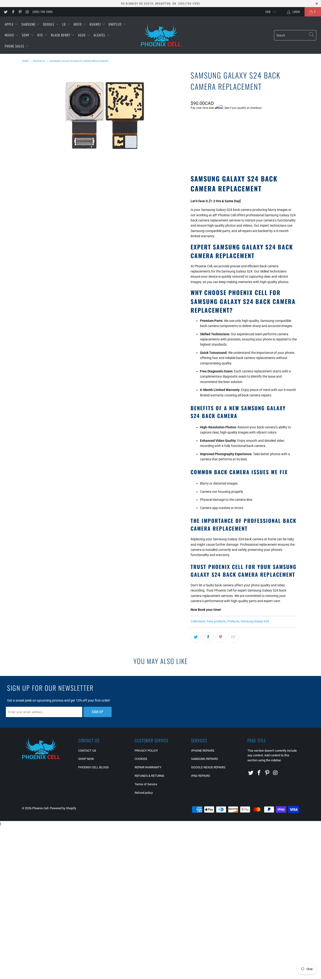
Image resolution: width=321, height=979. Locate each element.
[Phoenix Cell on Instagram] (27, 11)
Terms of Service (146, 784)
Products (233, 621)
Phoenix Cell (40, 808)
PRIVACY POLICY (146, 750)
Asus (82, 34)
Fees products (216, 621)
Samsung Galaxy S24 (255, 621)
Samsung (28, 24)
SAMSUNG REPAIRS (204, 759)
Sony (26, 34)
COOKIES (141, 759)
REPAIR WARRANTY (148, 767)
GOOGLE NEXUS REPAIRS (208, 767)
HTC (40, 34)
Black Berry (61, 34)
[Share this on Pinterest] (220, 637)
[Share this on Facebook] (208, 637)
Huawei (96, 24)
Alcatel (100, 34)
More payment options (269, 154)
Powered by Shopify (63, 808)
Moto (78, 24)
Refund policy (144, 792)
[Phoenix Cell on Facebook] (13, 11)
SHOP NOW (86, 759)
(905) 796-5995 (42, 12)
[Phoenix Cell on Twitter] (6, 11)
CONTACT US (87, 750)
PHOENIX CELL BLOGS (93, 767)
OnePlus (116, 24)
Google (49, 24)
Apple (10, 24)
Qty (193, 120)
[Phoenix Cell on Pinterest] (20, 11)
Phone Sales (15, 45)
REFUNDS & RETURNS (149, 776)
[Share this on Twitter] (196, 637)
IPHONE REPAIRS (202, 750)
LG (64, 24)
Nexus (10, 34)
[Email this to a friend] (233, 637)
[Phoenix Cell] (161, 35)
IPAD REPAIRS (200, 776)
